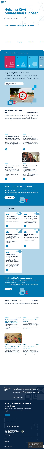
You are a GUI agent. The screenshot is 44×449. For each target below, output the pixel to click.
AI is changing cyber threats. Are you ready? (30, 347)
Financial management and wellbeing (30, 166)
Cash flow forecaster (11, 216)
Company (19, 41)
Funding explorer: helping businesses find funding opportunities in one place (11, 321)
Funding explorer (10, 254)
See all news (35, 300)
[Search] (24, 19)
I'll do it (30, 446)
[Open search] (39, 3)
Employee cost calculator (30, 216)
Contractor (31, 41)
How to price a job (27, 136)
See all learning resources (32, 112)
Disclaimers (6, 439)
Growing (19, 57)
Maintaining (32, 57)
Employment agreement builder (30, 235)
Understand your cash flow (12, 136)
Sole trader (8, 41)
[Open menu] (42, 3)
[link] (10, 62)
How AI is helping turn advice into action (30, 320)
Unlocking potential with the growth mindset (12, 166)
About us (6, 444)
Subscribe (7, 414)
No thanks (40, 446)
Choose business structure (12, 234)
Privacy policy (7, 441)
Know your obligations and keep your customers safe (12, 347)
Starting (8, 57)
